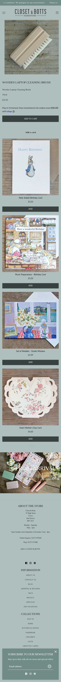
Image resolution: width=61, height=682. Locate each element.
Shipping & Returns (30, 589)
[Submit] (49, 666)
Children (30, 637)
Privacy (30, 598)
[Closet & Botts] (30, 13)
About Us (30, 575)
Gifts (30, 641)
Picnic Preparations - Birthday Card (30, 275)
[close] (55, 651)
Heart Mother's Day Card (30, 428)
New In (30, 619)
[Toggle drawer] (3, 13)
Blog (30, 584)
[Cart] (57, 12)
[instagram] (30, 673)
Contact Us (30, 580)
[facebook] (26, 673)
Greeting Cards (30, 646)
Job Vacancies (30, 606)
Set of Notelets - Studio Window (30, 351)
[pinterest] (35, 673)
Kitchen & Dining (30, 628)
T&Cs (30, 593)
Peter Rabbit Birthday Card (30, 198)
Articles (30, 602)
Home (30, 623)
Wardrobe (30, 632)
